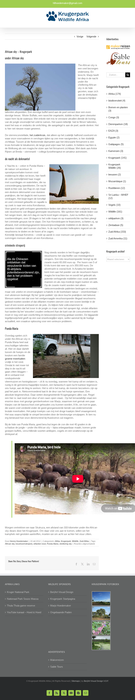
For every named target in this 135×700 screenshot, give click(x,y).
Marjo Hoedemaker (60, 605)
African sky (9, 544)
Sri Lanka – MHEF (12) (118, 196)
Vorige (80, 36)
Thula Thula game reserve (21, 605)
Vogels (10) (114, 204)
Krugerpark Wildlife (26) (114, 166)
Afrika (57, 541)
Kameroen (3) (115, 151)
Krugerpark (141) (117, 157)
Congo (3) (113, 117)
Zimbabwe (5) (115, 225)
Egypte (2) (114, 137)
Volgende (91, 36)
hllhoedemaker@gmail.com (67, 3)
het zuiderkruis (37, 135)
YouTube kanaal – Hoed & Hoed (24, 612)
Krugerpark (66, 541)
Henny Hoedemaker (19, 541)
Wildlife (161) (115, 211)
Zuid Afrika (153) (117, 231)
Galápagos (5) (116, 144)
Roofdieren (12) (116, 188)
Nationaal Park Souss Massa (22, 598)
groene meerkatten (15, 358)
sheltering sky (65, 544)
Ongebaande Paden (61, 612)
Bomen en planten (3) (118, 109)
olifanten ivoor (39, 544)
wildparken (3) (115, 218)
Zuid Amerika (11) (117, 238)
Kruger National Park (18, 592)
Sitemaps (75, 681)
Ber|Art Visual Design (61, 592)
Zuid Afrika (84, 541)
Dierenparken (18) (118, 124)
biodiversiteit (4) (116, 100)
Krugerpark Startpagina (62, 598)
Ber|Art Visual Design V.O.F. (96, 681)
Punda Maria (52, 544)
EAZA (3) (113, 130)
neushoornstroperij (23, 544)
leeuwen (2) (114, 174)
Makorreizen (57, 659)
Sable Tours (56, 666)
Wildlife (75, 541)
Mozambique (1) (117, 181)
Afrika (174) (114, 93)
